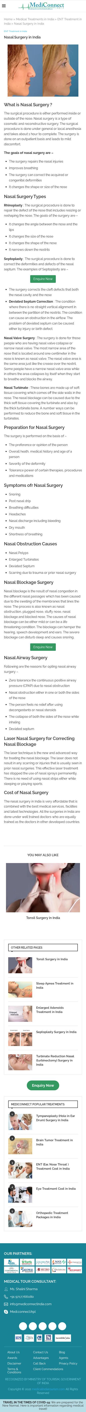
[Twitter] (33, 1326)
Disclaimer (14, 1363)
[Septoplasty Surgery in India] (20, 1038)
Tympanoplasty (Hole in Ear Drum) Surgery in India (55, 1118)
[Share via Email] (69, 840)
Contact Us (40, 1352)
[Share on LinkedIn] (56, 840)
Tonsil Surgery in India (43, 918)
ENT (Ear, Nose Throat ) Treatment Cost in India (53, 1166)
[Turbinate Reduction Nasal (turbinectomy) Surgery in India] (20, 1062)
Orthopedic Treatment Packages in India (52, 1215)
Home (8, 19)
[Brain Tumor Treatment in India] (20, 1146)
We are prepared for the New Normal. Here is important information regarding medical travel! (43, 1405)
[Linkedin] (62, 1326)
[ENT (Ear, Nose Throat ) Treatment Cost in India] (20, 1170)
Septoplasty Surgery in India (56, 1032)
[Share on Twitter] (42, 840)
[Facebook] (23, 1326)
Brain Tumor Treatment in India (54, 1142)
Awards (12, 1357)
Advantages (41, 1357)
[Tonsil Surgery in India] (43, 888)
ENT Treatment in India (15, 31)
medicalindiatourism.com (48, 1389)
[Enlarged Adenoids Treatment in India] (20, 1014)
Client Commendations (48, 1369)
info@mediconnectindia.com (31, 1304)
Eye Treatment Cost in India (56, 1189)
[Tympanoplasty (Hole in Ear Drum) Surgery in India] (20, 1122)
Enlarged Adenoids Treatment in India (50, 1010)
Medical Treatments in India (35, 19)
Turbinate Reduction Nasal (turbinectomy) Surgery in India (55, 1060)
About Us (13, 1352)
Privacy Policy (68, 1363)
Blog (62, 1352)
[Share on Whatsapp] (62, 840)
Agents (63, 1357)
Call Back (39, 1363)
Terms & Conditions (14, 1371)
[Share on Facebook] (35, 840)
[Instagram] (43, 1326)
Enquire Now (43, 279)
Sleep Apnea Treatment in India (54, 986)
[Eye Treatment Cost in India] (20, 1195)
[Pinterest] (52, 1326)
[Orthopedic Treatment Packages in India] (20, 1219)
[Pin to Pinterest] (49, 840)
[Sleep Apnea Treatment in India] (20, 989)
